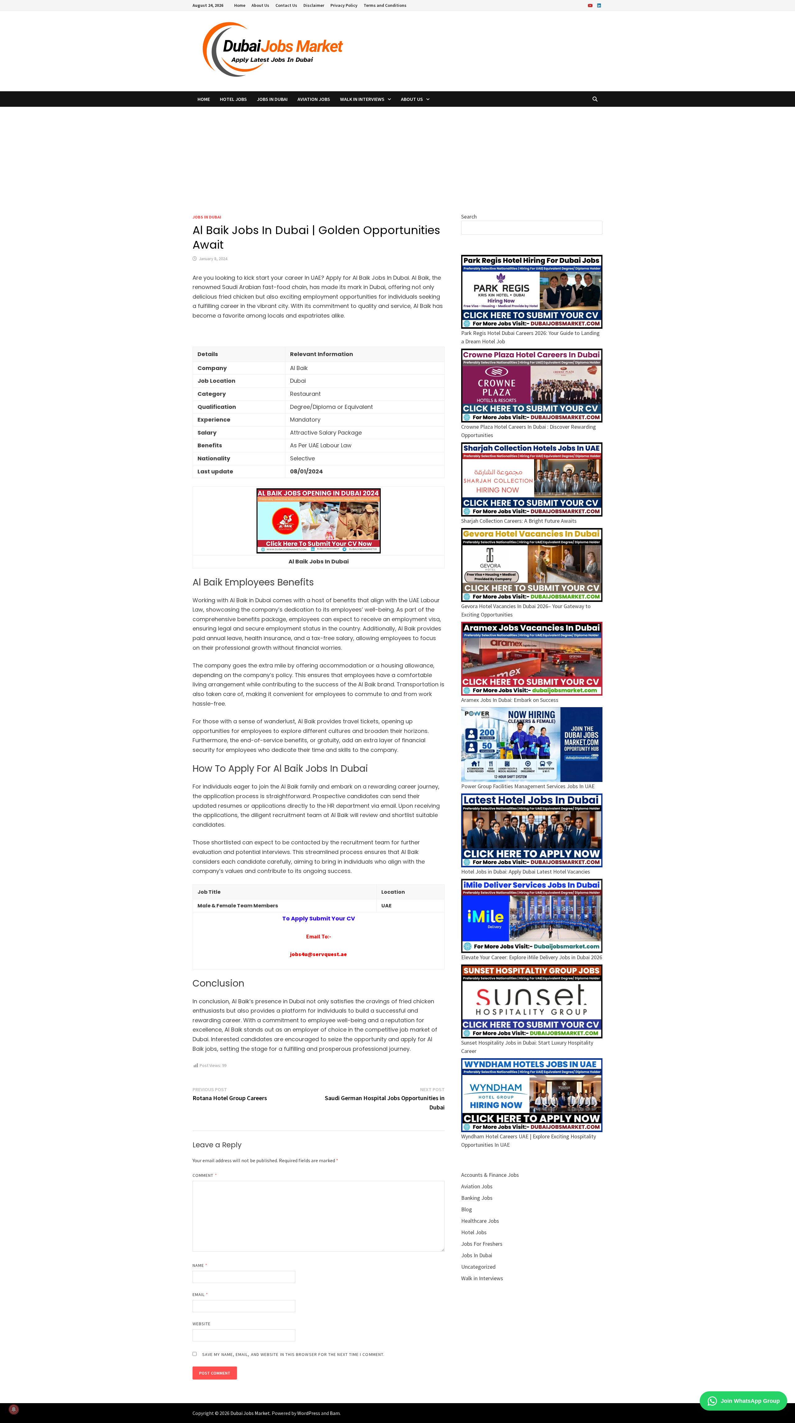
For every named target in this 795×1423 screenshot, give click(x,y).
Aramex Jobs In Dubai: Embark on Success (509, 699)
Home (239, 5)
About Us (260, 5)
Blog (466, 1209)
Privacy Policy (343, 5)
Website (202, 1323)
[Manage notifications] (14, 1409)
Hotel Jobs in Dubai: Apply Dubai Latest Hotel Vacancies (525, 871)
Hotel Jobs (233, 99)
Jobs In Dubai (272, 99)
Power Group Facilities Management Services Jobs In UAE (528, 786)
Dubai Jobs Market (250, 1413)
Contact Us (286, 5)
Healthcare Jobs (480, 1220)
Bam (335, 1413)
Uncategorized (478, 1266)
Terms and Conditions (385, 5)
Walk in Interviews (362, 99)
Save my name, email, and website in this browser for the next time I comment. (293, 1354)
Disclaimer (313, 5)
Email (200, 1294)
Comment (205, 1175)
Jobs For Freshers (481, 1243)
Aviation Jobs (314, 99)
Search (469, 216)
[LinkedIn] (599, 5)
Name (200, 1265)
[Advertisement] (397, 153)
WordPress (308, 1413)
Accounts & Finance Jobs (490, 1174)
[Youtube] (591, 5)
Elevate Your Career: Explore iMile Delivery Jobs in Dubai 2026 (531, 957)
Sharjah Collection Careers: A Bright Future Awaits (519, 520)
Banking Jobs (477, 1197)
